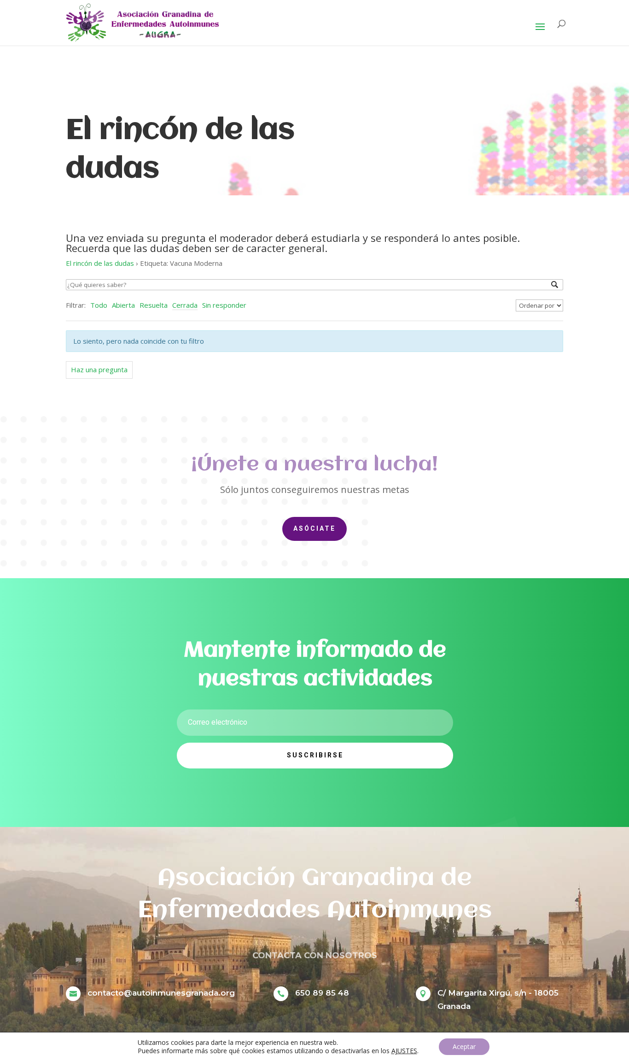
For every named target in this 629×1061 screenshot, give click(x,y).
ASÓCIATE (314, 528)
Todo (98, 305)
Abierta (123, 305)
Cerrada (185, 305)
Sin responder (224, 305)
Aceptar (464, 1046)
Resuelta (154, 305)
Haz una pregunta (99, 369)
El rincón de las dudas (100, 263)
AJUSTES (404, 1051)
